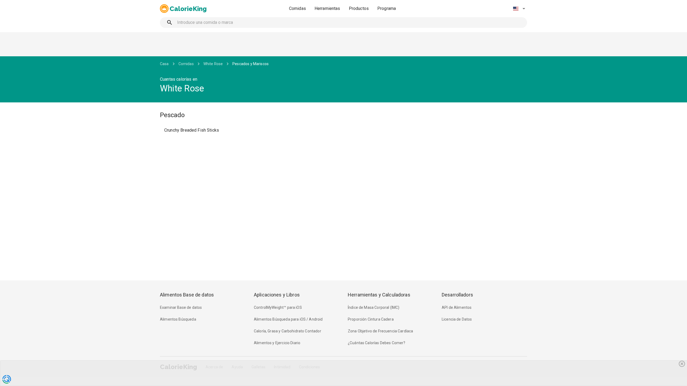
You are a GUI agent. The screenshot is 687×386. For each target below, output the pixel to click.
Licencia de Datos (457, 319)
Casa (164, 64)
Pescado (172, 115)
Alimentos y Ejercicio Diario (277, 343)
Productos (359, 8)
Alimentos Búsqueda (178, 319)
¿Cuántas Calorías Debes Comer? (376, 343)
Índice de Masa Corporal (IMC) (373, 307)
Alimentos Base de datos (187, 295)
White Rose (213, 64)
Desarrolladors (457, 295)
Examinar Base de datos (181, 307)
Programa (386, 8)
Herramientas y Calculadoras (379, 295)
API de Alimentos (457, 307)
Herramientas (327, 8)
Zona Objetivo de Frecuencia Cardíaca (380, 331)
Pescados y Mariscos (250, 64)
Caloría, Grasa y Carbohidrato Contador (287, 331)
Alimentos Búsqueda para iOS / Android (288, 319)
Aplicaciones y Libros (277, 295)
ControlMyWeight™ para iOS (278, 307)
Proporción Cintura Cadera (371, 319)
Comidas (297, 8)
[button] (519, 8)
